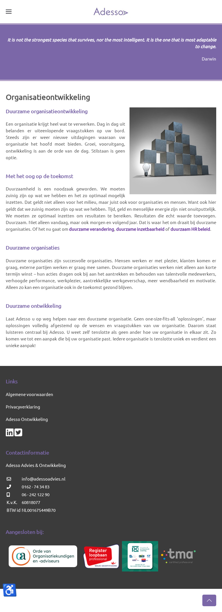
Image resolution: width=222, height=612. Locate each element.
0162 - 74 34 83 (35, 486)
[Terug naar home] (111, 11)
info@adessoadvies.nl (43, 478)
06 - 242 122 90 (35, 494)
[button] (9, 11)
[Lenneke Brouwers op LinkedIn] (10, 434)
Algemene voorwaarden (29, 394)
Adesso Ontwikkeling (27, 419)
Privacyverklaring (23, 406)
